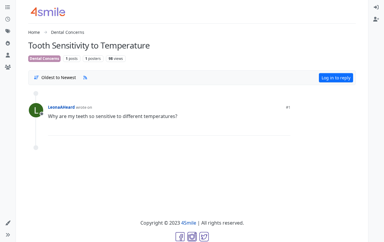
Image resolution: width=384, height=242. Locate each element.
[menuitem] (376, 7)
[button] (7, 223)
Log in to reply (336, 78)
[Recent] (7, 19)
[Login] (376, 7)
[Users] (7, 55)
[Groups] (7, 67)
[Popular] (7, 43)
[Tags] (7, 31)
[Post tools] (285, 129)
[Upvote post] (255, 129)
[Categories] (7, 7)
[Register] (376, 19)
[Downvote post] (274, 129)
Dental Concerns (44, 58)
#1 (288, 107)
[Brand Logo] (52, 11)
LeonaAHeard (61, 107)
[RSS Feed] (85, 77)
